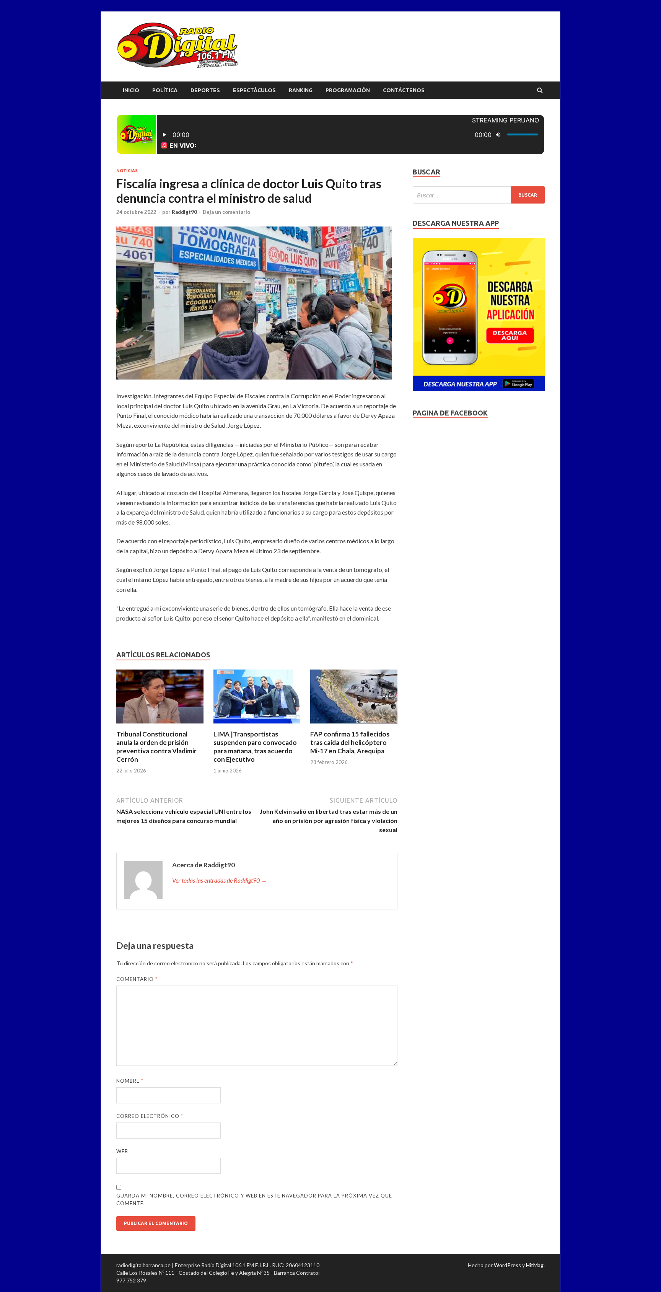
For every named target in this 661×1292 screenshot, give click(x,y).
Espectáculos (254, 90)
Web (122, 1151)
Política (164, 90)
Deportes (205, 90)
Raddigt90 (184, 212)
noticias (127, 170)
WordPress (507, 1265)
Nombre (129, 1081)
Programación (348, 90)
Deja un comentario (226, 212)
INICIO (131, 90)
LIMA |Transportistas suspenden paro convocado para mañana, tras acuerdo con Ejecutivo (255, 746)
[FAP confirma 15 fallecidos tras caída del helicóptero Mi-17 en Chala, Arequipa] (353, 725)
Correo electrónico (149, 1116)
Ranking (301, 90)
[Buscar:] (479, 195)
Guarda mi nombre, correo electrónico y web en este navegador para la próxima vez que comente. (254, 1199)
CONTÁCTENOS (404, 90)
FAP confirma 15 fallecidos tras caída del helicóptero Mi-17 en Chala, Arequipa (349, 742)
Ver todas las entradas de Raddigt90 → (219, 880)
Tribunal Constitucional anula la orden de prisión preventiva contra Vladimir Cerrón (156, 746)
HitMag (535, 1265)
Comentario (137, 979)
